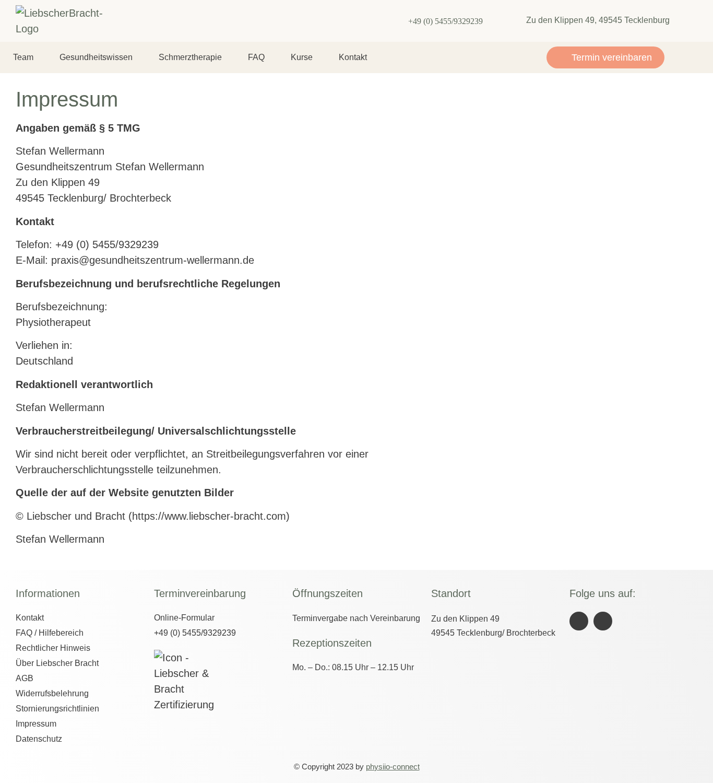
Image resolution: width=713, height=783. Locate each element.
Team (23, 57)
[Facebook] (578, 621)
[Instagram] (602, 621)
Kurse (302, 57)
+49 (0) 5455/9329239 (445, 21)
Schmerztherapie (190, 57)
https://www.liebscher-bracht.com (209, 516)
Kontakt (353, 57)
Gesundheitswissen (96, 57)
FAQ (256, 57)
